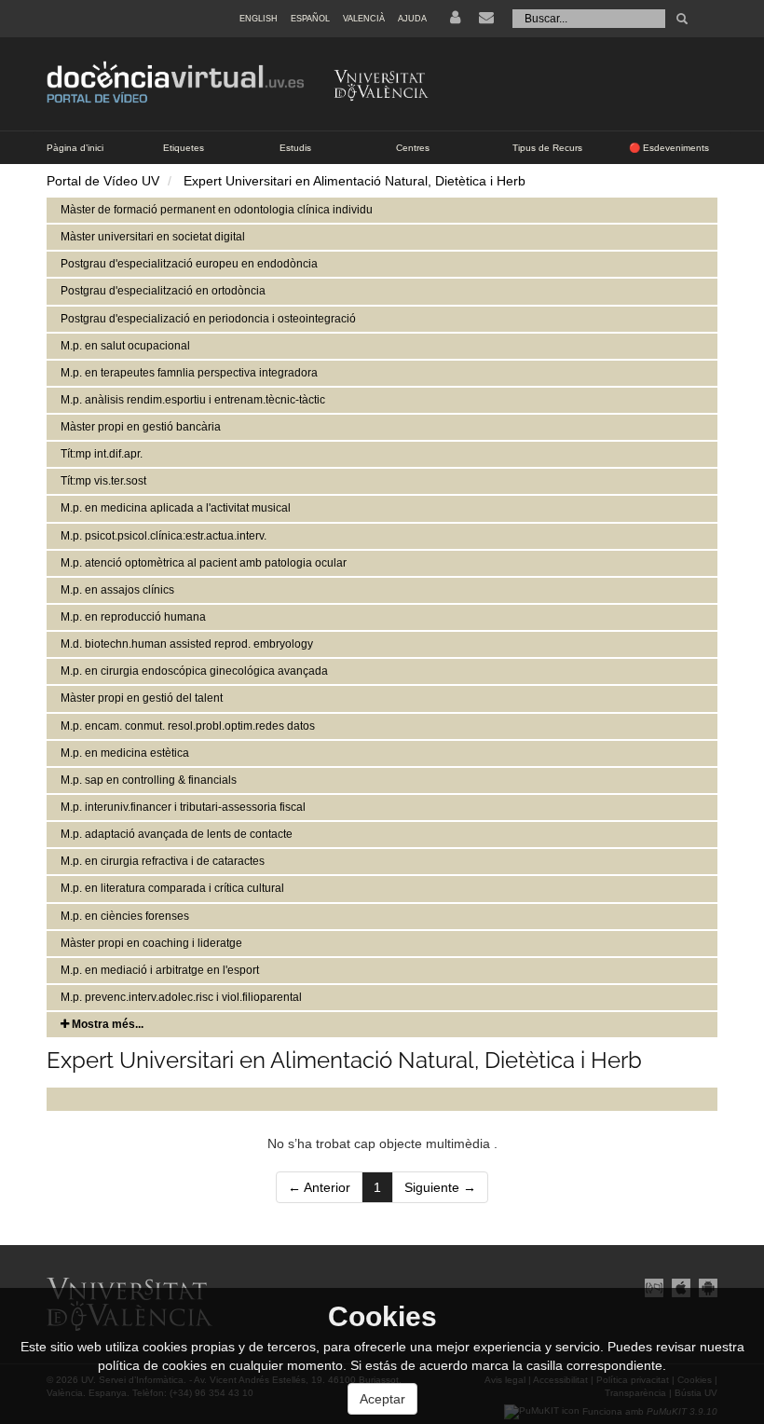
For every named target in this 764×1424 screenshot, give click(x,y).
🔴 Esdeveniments (669, 148)
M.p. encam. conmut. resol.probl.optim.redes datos (188, 726)
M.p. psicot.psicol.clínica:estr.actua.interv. (163, 535)
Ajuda (412, 18)
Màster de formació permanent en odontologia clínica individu (217, 209)
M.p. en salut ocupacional (125, 345)
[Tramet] (682, 18)
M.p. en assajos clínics (117, 589)
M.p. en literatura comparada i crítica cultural (172, 888)
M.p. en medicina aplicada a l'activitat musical (176, 507)
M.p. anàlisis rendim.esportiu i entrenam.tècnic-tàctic (193, 399)
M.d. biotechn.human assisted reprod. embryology (187, 643)
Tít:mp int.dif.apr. (102, 453)
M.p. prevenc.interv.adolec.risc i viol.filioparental (181, 997)
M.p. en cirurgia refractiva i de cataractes (163, 861)
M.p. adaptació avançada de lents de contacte (177, 834)
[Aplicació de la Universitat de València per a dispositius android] (705, 1287)
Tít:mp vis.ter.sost (103, 480)
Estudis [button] (295, 148)
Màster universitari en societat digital (153, 236)
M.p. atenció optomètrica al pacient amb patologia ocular (204, 562)
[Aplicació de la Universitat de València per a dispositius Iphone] (680, 1287)
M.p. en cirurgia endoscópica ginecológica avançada (194, 671)
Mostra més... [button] (106, 1024)
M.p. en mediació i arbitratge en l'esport (160, 970)
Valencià (364, 18)
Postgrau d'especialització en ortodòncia (163, 290)
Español (310, 18)
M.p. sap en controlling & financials (149, 780)
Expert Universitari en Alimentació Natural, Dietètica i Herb (354, 180)
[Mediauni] (653, 1287)
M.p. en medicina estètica (125, 753)
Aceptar (382, 1398)
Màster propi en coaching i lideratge (151, 943)
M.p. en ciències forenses (125, 916)
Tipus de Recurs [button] (547, 148)
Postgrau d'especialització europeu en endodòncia (189, 263)
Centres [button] (413, 148)
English (258, 18)
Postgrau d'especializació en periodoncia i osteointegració (208, 318)
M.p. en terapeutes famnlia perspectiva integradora (189, 372)
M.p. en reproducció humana (133, 616)
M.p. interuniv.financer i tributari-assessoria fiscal (183, 807)
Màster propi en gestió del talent (142, 698)
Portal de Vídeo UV (103, 180)
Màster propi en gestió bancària (141, 426)
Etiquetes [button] (183, 148)
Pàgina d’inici (75, 148)
